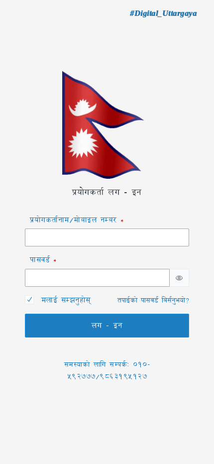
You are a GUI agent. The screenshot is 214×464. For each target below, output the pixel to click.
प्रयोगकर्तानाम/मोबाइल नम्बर (73, 220)
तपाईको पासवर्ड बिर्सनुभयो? (153, 300)
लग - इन (107, 325)
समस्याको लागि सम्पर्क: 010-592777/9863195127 (107, 370)
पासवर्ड (40, 259)
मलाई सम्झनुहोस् (66, 300)
